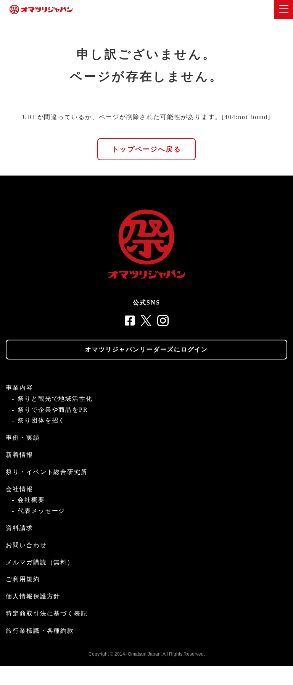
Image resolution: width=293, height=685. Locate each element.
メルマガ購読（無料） (40, 562)
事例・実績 (23, 437)
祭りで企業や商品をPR (53, 409)
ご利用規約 (23, 579)
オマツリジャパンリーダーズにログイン (146, 349)
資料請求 (19, 528)
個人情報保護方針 (33, 596)
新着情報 (19, 454)
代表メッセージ (41, 511)
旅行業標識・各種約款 (40, 630)
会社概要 (31, 499)
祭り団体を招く (41, 420)
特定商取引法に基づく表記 (47, 613)
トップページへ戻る (146, 149)
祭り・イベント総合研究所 (47, 472)
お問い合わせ (26, 545)
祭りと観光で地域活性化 (55, 398)
